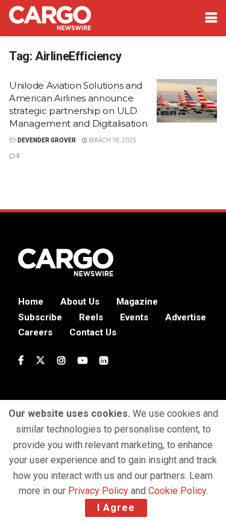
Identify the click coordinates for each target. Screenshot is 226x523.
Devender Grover (46, 140)
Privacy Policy (98, 490)
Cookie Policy (177, 490)
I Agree (116, 507)
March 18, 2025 (111, 140)
